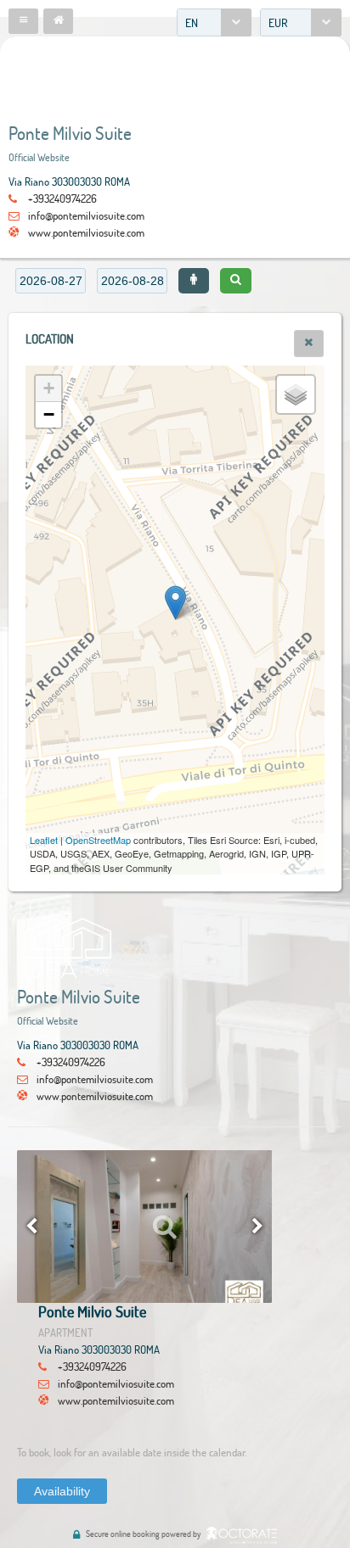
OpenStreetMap (98, 840)
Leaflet (44, 840)
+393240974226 (62, 198)
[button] (23, 21)
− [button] (48, 414)
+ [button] (48, 388)
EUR (278, 22)
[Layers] (295, 394)
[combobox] (214, 22)
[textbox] (50, 280)
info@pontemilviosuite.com (86, 215)
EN (191, 22)
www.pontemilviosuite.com (86, 232)
